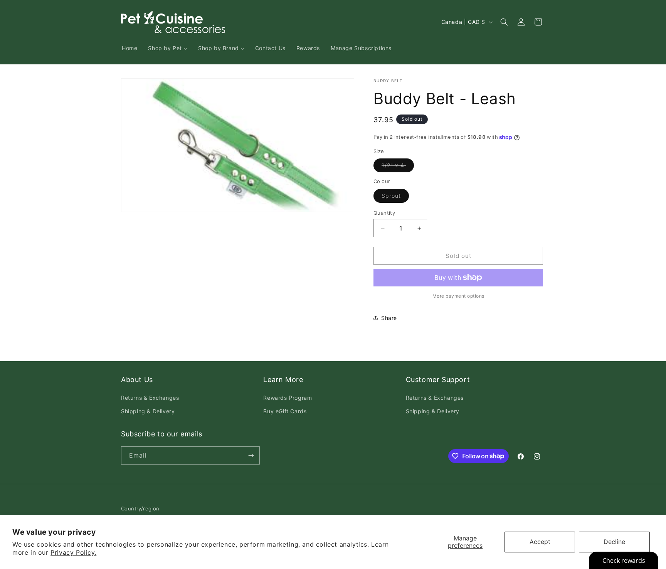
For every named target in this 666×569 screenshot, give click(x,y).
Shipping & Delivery (148, 411)
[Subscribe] (250, 455)
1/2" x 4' (398, 167)
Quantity (384, 213)
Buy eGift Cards (284, 411)
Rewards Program (287, 397)
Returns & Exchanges (150, 397)
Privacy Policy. (73, 552)
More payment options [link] (458, 296)
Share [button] (389, 318)
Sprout (395, 197)
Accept (540, 541)
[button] (504, 21)
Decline (614, 541)
